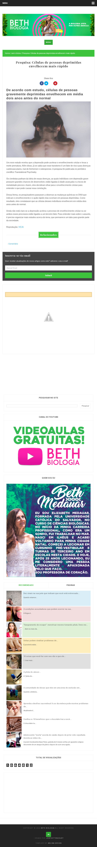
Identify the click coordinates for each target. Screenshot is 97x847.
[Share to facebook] (42, 83)
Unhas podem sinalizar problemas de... (40, 641)
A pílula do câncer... (32, 672)
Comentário (13, 244)
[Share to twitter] (46, 83)
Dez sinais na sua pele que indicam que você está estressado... (51, 593)
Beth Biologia (47, 828)
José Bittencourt (55, 838)
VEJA (21, 227)
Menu (5, 3)
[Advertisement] (48, 371)
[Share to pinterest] (55, 83)
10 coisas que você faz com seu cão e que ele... (44, 656)
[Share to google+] (51, 83)
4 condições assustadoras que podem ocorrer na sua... (47, 609)
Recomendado (26, 585)
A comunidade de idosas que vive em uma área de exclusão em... (52, 688)
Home (7, 53)
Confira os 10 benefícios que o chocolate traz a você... (47, 719)
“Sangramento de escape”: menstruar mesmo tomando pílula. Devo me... (55, 625)
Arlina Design (55, 843)
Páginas (71, 585)
